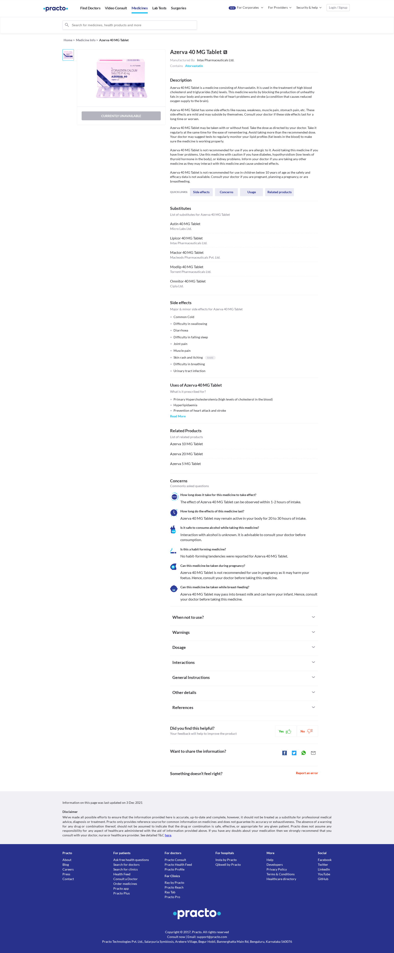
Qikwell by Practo (228, 864)
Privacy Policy (277, 869)
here (168, 835)
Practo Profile (174, 869)
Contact (68, 879)
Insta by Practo (226, 860)
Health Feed (121, 874)
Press (66, 874)
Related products (279, 192)
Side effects (201, 192)
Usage (251, 192)
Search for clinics (125, 869)
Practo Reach (174, 887)
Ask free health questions (131, 860)
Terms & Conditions (281, 874)
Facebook (325, 860)
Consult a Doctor (125, 879)
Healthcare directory (281, 879)
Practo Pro (172, 897)
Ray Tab (170, 892)
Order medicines (125, 884)
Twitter (323, 864)
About (66, 860)
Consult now (176, 937)
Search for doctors (126, 864)
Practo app (121, 888)
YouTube (324, 874)
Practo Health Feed (178, 864)
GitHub (323, 879)
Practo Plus (121, 893)
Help (270, 860)
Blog (65, 864)
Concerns (226, 192)
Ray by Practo (174, 882)
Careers (68, 869)
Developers (275, 864)
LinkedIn (324, 869)
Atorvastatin (194, 66)
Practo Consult (175, 860)
